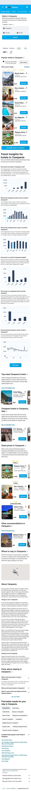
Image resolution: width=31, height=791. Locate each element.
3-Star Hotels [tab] (5, 708)
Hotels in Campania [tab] (7, 719)
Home (3, 788)
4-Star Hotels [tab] (15, 708)
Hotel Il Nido (5, 761)
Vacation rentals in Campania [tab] (10, 730)
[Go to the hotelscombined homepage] (11, 7)
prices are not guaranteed (12, 770)
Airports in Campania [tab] (18, 712)
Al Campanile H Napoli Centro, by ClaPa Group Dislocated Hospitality (14, 755)
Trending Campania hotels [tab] (20, 726)
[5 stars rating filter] (21, 70)
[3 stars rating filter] (8, 70)
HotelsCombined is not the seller (11, 775)
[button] (2, 7)
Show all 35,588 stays (7, 531)
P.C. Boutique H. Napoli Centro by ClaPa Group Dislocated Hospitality (14, 743)
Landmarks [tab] (19, 719)
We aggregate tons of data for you (11, 778)
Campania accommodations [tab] (19, 715)
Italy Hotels (9, 788)
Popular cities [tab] (6, 726)
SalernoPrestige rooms (8, 753)
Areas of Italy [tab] (6, 715)
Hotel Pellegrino (6, 750)
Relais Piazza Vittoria (7, 746)
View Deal (23, 83)
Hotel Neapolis (6, 759)
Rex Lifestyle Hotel (7, 740)
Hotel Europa (5, 748)
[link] (15, 148)
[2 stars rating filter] (3, 70)
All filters (27, 67)
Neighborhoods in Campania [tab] (10, 723)
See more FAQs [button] (15, 696)
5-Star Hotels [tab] (5, 712)
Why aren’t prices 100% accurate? (12, 781)
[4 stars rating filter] (14, 70)
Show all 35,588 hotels (8, 388)
